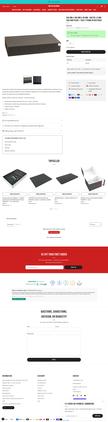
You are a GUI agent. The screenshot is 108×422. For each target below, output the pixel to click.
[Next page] (106, 179)
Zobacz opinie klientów (19, 299)
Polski (14, 6)
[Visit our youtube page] (85, 396)
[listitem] (54, 2)
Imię (28, 326)
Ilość (67, 41)
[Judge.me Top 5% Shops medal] (79, 282)
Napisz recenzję (54, 232)
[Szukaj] (97, 6)
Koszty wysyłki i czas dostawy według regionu (80, 72)
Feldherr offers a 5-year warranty (11, 383)
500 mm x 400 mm (10, 150)
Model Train (88, 10)
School (44, 10)
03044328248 (77, 383)
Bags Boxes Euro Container (66, 10)
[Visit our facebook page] (73, 396)
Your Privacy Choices (8, 396)
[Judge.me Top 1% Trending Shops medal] (72, 282)
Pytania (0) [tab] (17, 224)
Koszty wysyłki (6, 388)
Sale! (94, 10)
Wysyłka (78, 27)
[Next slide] (59, 44)
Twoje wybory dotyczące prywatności (12, 398)
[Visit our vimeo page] (81, 396)
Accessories (36, 10)
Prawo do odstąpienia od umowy (11, 403)
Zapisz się (97, 416)
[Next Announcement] (71, 2)
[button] (3, 419)
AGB (3, 401)
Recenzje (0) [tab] (10, 224)
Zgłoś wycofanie (8, 407)
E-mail (57, 326)
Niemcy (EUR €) (6, 6)
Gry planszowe (27, 10)
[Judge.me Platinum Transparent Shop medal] (65, 282)
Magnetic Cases (52, 10)
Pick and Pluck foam (10, 141)
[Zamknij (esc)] (103, 401)
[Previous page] (2, 179)
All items (7, 147)
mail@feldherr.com (78, 380)
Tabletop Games (16, 10)
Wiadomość (30, 333)
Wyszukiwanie (6, 393)
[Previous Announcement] (37, 2)
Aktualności (5, 390)
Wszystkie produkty (7, 385)
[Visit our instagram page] (77, 396)
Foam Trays (79, 10)
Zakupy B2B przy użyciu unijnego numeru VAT (15, 380)
